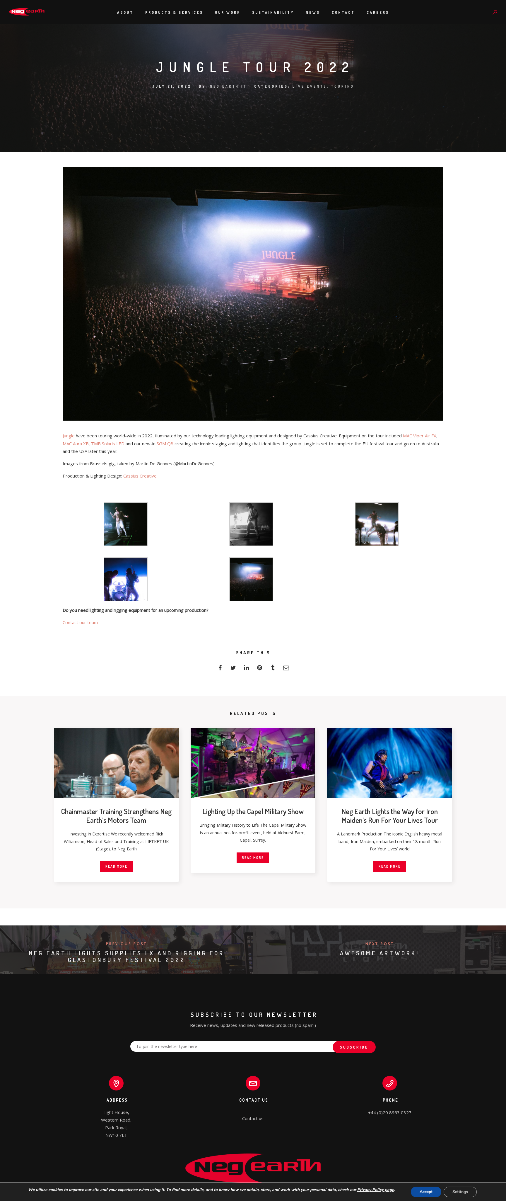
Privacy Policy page (375, 1189)
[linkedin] (246, 669)
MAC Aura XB (76, 443)
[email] (286, 669)
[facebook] (220, 669)
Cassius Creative (140, 476)
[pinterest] (259, 669)
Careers (378, 12)
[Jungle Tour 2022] (253, 419)
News (313, 12)
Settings (460, 1192)
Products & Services (174, 12)
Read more (116, 866)
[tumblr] (272, 669)
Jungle (69, 436)
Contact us (253, 1118)
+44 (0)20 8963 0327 (389, 1112)
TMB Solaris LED (107, 443)
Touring (342, 86)
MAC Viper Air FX (419, 436)
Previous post (126, 943)
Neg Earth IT (228, 86)
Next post (379, 943)
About (125, 12)
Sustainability (273, 12)
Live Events (310, 86)
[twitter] (233, 669)
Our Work (227, 12)
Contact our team (80, 622)
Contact (343, 12)
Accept (426, 1192)
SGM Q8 (165, 443)
